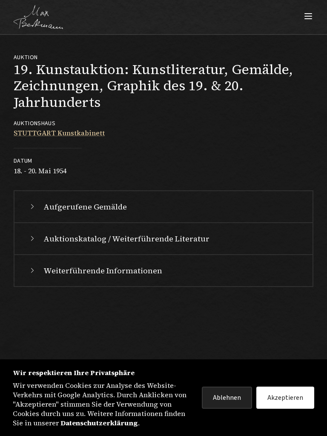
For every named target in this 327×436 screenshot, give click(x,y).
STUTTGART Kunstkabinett (59, 133)
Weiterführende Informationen (102, 270)
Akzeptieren (285, 397)
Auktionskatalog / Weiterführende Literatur (126, 238)
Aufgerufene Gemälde (85, 206)
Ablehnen (227, 397)
